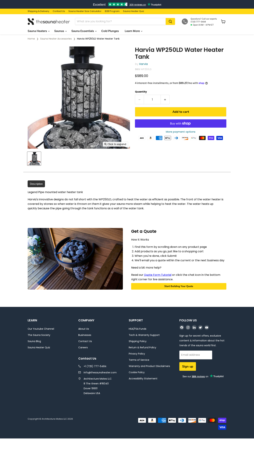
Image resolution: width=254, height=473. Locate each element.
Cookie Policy (137, 372)
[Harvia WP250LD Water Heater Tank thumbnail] (34, 158)
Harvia (143, 64)
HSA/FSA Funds (137, 329)
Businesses (84, 335)
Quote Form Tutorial (157, 275)
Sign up (187, 366)
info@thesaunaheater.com (100, 372)
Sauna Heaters (38, 31)
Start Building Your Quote (178, 286)
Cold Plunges (110, 31)
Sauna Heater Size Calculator (84, 11)
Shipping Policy (138, 341)
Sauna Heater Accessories (56, 38)
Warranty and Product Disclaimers (149, 366)
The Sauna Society (39, 335)
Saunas (59, 31)
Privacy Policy (137, 353)
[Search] (170, 21)
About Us (83, 329)
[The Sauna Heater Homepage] (49, 21)
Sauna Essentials (83, 31)
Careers (83, 347)
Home (31, 38)
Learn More (132, 31)
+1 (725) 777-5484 (95, 366)
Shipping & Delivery (38, 11)
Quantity (141, 91)
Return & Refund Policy (142, 347)
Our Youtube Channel (41, 329)
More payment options (180, 131)
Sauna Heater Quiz (133, 11)
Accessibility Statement (143, 378)
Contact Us (59, 11)
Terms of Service (139, 360)
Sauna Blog (34, 341)
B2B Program (112, 11)
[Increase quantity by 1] (165, 99)
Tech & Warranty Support (144, 335)
